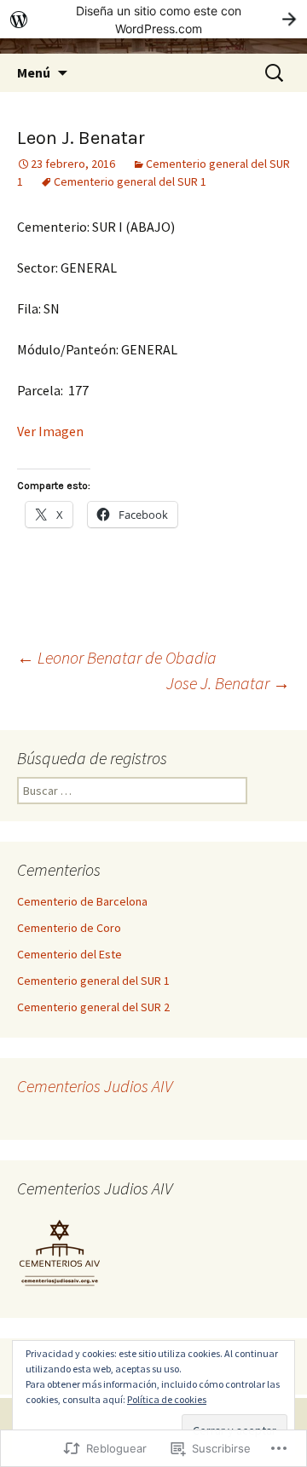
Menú (33, 72)
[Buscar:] (275, 73)
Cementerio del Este (69, 954)
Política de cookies (166, 1399)
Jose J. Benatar (228, 682)
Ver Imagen (50, 431)
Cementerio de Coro (69, 927)
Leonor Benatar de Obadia (117, 657)
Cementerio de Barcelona (82, 901)
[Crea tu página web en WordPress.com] (153, 19)
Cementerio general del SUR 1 (130, 181)
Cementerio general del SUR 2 (93, 1007)
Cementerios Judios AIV (94, 1085)
